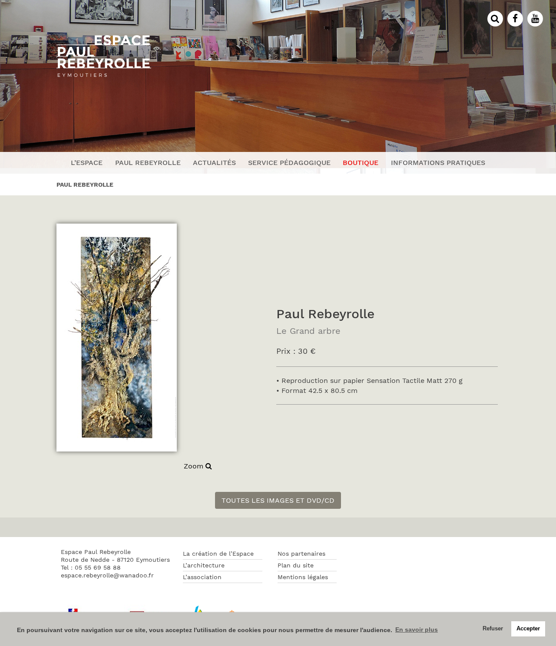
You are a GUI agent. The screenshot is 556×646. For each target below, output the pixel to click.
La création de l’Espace (218, 553)
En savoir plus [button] (416, 629)
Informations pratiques (438, 162)
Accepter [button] (528, 629)
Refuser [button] (493, 629)
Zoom (194, 466)
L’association (202, 576)
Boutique (360, 162)
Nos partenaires (301, 553)
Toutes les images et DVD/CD (278, 500)
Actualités (214, 162)
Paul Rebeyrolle (148, 162)
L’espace (87, 162)
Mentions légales (303, 576)
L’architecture (204, 565)
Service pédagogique (289, 162)
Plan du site (296, 565)
